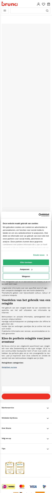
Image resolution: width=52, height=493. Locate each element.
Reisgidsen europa (9, 367)
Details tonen (39, 255)
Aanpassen (24, 269)
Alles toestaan (26, 262)
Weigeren (26, 276)
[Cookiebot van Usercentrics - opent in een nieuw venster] (38, 215)
